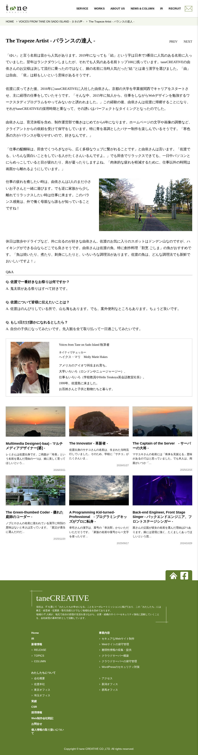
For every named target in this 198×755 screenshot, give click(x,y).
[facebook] (184, 576)
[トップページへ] (173, 576)
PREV (173, 41)
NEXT (188, 41)
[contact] (188, 8)
